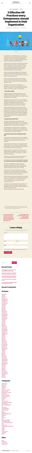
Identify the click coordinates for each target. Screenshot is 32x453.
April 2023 (3, 324)
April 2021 (3, 354)
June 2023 (4, 321)
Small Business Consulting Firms (7, 426)
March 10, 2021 (16, 27)
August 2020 (4, 364)
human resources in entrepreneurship (18, 207)
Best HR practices (7, 206)
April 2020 (4, 369)
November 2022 (5, 330)
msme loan (4, 417)
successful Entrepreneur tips (15, 208)
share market (4, 425)
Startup (21, 9)
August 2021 (4, 349)
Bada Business (16, 2)
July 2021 (3, 350)
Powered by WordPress (15, 450)
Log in (3, 440)
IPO (2, 406)
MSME (3, 416)
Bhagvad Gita (4, 384)
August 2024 (4, 304)
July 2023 (3, 320)
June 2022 (4, 336)
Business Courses (5, 391)
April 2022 (3, 339)
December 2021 (4, 344)
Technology (4, 432)
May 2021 (3, 353)
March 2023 (4, 325)
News (3, 418)
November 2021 (4, 345)
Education (3, 398)
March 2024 (4, 310)
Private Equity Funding (6, 421)
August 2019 (4, 374)
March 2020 (4, 370)
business (3, 388)
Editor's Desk (10, 27)
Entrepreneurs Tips (19, 206)
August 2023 (4, 319)
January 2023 (4, 328)
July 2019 (3, 375)
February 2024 (4, 311)
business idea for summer (6, 392)
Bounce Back (4, 387)
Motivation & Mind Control (6, 413)
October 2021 (4, 346)
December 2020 (5, 359)
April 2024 (3, 309)
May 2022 (3, 338)
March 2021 (4, 355)
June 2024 (4, 306)
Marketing (3, 412)
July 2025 (3, 295)
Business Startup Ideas (6, 396)
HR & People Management (14, 9)
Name (5, 241)
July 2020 (3, 365)
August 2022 (4, 334)
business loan (4, 393)
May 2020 (3, 368)
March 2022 (4, 340)
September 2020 (5, 363)
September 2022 (5, 333)
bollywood (3, 386)
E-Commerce (4, 397)
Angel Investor (4, 383)
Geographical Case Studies (7, 402)
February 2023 (4, 326)
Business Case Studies (6, 389)
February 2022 (4, 341)
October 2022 (4, 331)
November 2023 (5, 315)
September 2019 (5, 373)
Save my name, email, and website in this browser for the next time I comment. (16, 249)
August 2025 (4, 294)
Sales (3, 423)
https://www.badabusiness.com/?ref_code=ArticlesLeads (14, 189)
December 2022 (5, 329)
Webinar (3, 433)
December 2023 (5, 314)
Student (3, 430)
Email (17, 241)
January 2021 (4, 358)
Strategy (3, 428)
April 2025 (3, 296)
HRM (23, 206)
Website (5, 245)
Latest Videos (4, 407)
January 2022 (4, 343)
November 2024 (5, 300)
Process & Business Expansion (7, 422)
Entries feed (4, 441)
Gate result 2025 (5, 401)
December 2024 (5, 299)
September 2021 (5, 348)
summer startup (5, 431)
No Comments (24, 27)
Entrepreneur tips (13, 206)
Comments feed (5, 442)
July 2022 (3, 335)
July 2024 (3, 305)
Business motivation (5, 394)
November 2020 (5, 360)
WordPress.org (4, 444)
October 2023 (4, 316)
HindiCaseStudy (5, 403)
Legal (3, 411)
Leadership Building (5, 408)
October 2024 (4, 301)
